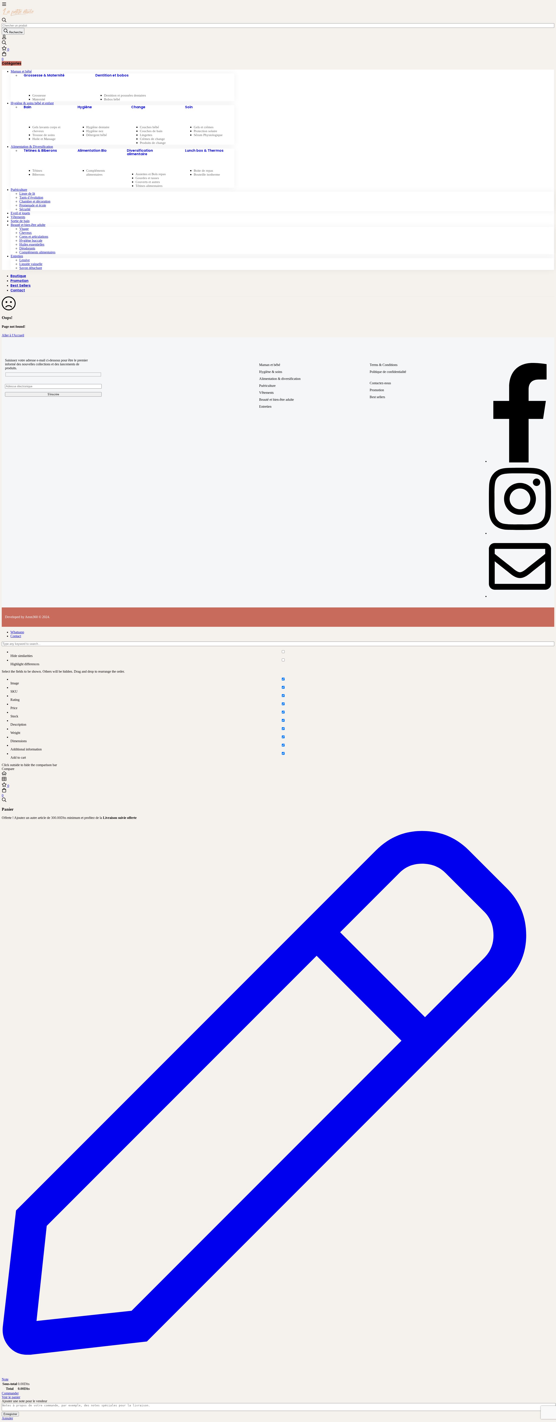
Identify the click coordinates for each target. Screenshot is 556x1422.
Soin (189, 107)
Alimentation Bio (92, 150)
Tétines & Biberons (40, 150)
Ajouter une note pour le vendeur (24, 1401)
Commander (10, 1393)
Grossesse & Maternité (44, 75)
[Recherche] (278, 43)
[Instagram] (520, 533)
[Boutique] (278, 779)
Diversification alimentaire (140, 152)
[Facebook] (520, 461)
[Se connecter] (4, 38)
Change (138, 107)
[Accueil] (278, 774)
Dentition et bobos (112, 75)
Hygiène (85, 107)
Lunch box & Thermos (204, 150)
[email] (520, 596)
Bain (27, 107)
